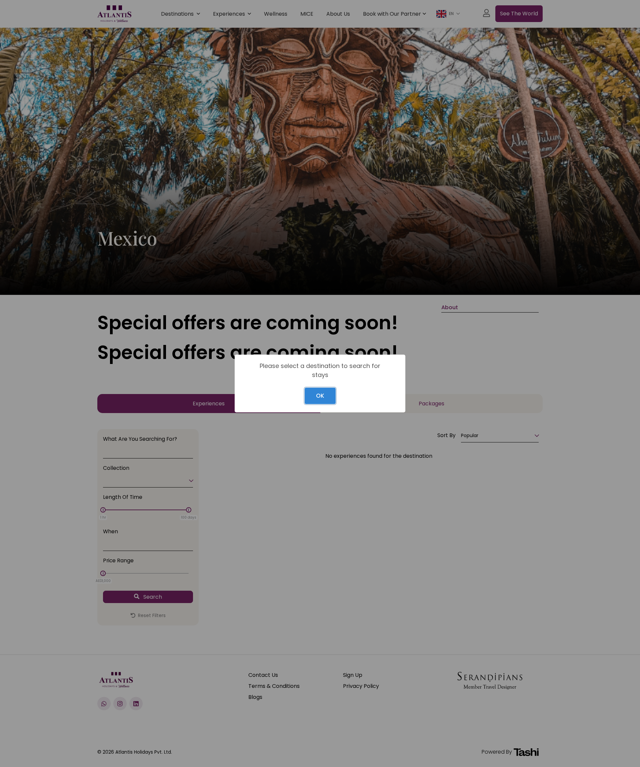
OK (320, 396)
